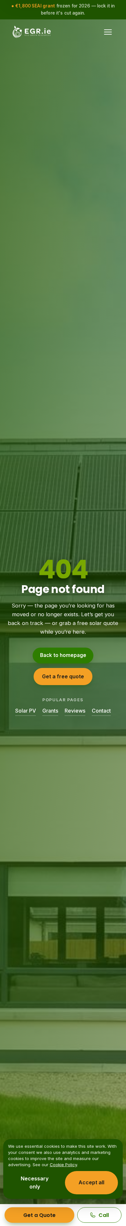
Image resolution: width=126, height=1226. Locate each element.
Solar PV (25, 710)
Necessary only (34, 1182)
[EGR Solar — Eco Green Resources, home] (32, 32)
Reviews (75, 710)
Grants (50, 710)
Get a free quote (63, 676)
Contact (101, 710)
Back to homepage (63, 655)
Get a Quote (39, 1215)
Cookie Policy (63, 1164)
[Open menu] (111, 32)
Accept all (91, 1182)
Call (104, 1215)
